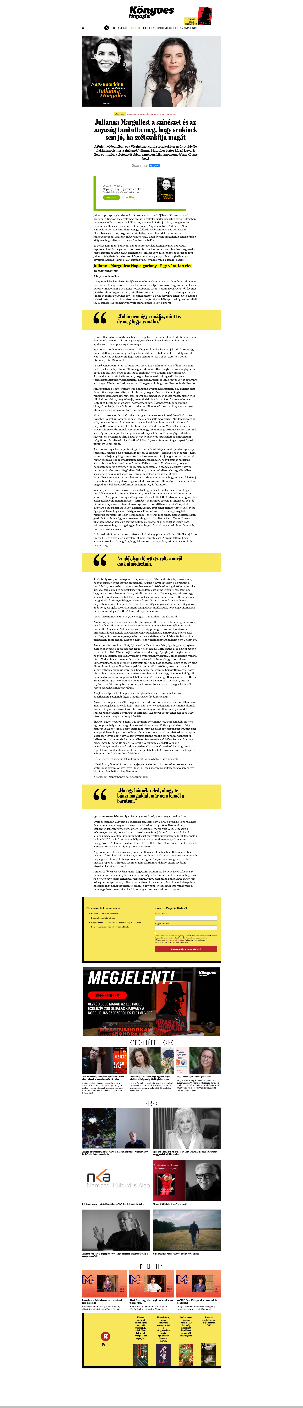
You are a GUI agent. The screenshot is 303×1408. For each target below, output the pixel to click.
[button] (83, 28)
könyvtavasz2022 (171, 115)
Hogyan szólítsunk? (163, 924)
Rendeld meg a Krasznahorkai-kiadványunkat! (178, 28)
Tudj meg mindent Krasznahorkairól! (192, 22)
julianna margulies (133, 115)
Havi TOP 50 (136, 28)
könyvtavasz (161, 115)
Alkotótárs (123, 28)
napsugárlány (144, 115)
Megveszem (111, 197)
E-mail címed (161, 914)
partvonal (153, 115)
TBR (114, 28)
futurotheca (149, 28)
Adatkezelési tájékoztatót (174, 940)
